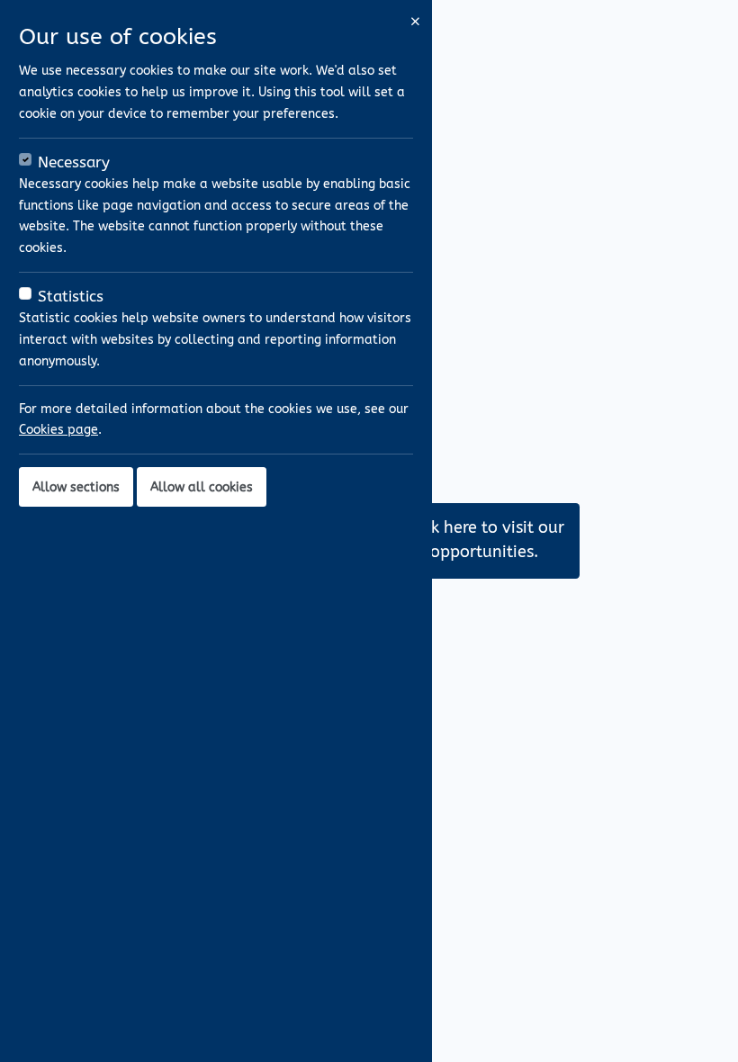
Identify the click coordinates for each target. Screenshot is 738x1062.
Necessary (74, 162)
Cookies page (58, 429)
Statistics (71, 296)
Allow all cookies (201, 487)
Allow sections (76, 487)
